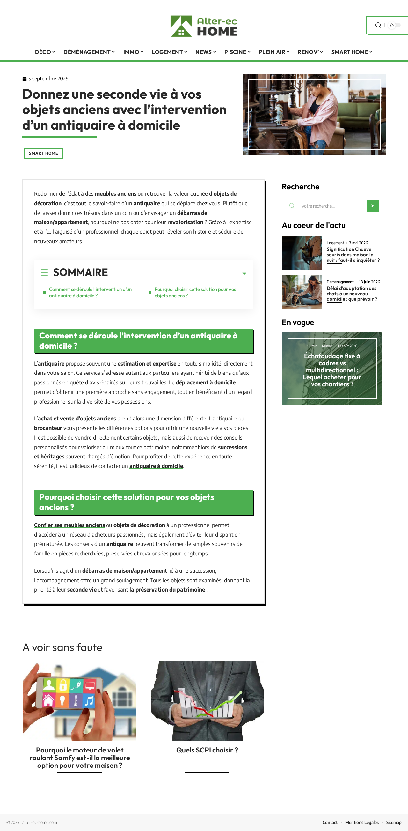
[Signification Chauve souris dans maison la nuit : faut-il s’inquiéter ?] (302, 253)
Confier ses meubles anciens (69, 524)
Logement (335, 243)
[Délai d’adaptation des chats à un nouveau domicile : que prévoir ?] (302, 292)
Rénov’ (327, 346)
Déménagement (340, 282)
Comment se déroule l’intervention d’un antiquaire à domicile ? (90, 292)
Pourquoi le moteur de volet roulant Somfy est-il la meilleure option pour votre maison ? (80, 757)
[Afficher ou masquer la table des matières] (177, 273)
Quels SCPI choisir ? (207, 749)
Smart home (43, 153)
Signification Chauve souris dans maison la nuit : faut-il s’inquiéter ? (353, 254)
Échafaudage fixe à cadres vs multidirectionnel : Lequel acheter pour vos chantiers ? (332, 370)
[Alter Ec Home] (204, 25)
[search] (378, 25)
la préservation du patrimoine (167, 589)
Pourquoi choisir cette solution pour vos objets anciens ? (195, 292)
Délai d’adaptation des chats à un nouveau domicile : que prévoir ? (352, 293)
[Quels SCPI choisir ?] (207, 701)
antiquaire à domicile (156, 465)
